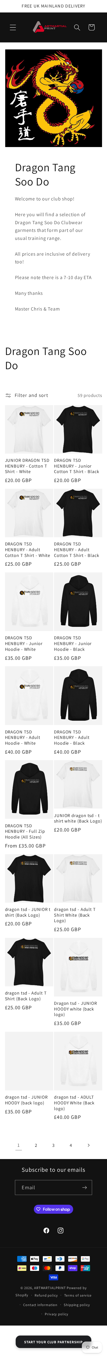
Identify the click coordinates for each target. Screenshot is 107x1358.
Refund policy (46, 1295)
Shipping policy (77, 1304)
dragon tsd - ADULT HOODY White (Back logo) (74, 1102)
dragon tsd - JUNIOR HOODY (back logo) (26, 1100)
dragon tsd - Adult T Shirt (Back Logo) (26, 996)
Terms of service (78, 1295)
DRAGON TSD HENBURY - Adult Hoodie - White (23, 737)
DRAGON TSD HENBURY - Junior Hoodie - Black (73, 643)
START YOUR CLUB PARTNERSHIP (53, 1342)
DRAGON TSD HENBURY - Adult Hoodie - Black (72, 737)
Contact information (40, 1304)
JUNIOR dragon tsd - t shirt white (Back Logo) (78, 818)
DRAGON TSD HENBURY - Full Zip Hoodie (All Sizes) (25, 831)
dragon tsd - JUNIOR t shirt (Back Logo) (28, 912)
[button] (13, 27)
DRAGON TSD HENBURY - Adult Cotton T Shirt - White (28, 549)
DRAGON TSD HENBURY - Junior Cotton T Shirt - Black (76, 466)
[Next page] (88, 1145)
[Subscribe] (85, 1187)
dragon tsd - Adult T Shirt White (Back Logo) (75, 915)
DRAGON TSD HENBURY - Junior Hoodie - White (24, 643)
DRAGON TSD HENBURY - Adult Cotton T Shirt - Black (76, 549)
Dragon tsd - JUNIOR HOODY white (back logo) (75, 1009)
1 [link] (18, 1145)
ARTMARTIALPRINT (50, 1287)
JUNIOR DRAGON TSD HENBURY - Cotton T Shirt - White (27, 466)
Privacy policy (56, 1314)
